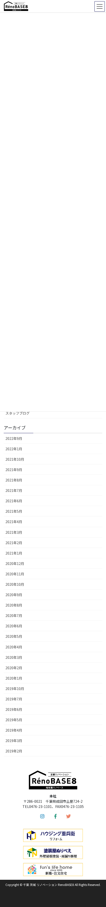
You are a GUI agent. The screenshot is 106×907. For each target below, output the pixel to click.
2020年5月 (13, 636)
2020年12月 (14, 563)
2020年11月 (14, 573)
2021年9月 (13, 469)
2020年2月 (13, 667)
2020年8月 (13, 605)
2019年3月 (13, 740)
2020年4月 (13, 646)
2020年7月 (13, 615)
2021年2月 (13, 542)
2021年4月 (13, 521)
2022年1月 (13, 448)
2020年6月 (13, 625)
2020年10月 (14, 584)
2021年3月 (13, 532)
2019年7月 (13, 698)
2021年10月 (14, 459)
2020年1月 (13, 678)
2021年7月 (13, 490)
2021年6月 (13, 500)
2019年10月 (14, 688)
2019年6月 (13, 709)
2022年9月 (13, 438)
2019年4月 (13, 730)
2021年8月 (13, 480)
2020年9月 (13, 594)
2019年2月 (13, 750)
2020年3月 (13, 657)
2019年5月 (13, 719)
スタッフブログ (17, 413)
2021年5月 (13, 511)
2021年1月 (13, 553)
